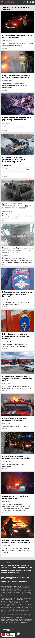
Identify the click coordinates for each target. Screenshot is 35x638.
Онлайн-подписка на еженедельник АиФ (16, 568)
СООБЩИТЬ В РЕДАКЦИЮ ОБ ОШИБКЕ (14, 581)
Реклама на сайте (8, 575)
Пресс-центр (24, 565)
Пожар (4, 48)
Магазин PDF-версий (23, 570)
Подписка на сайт (8, 570)
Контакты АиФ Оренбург (10, 572)
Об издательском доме (10, 565)
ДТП (3, 220)
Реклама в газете (22, 575)
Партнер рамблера (16, 629)
